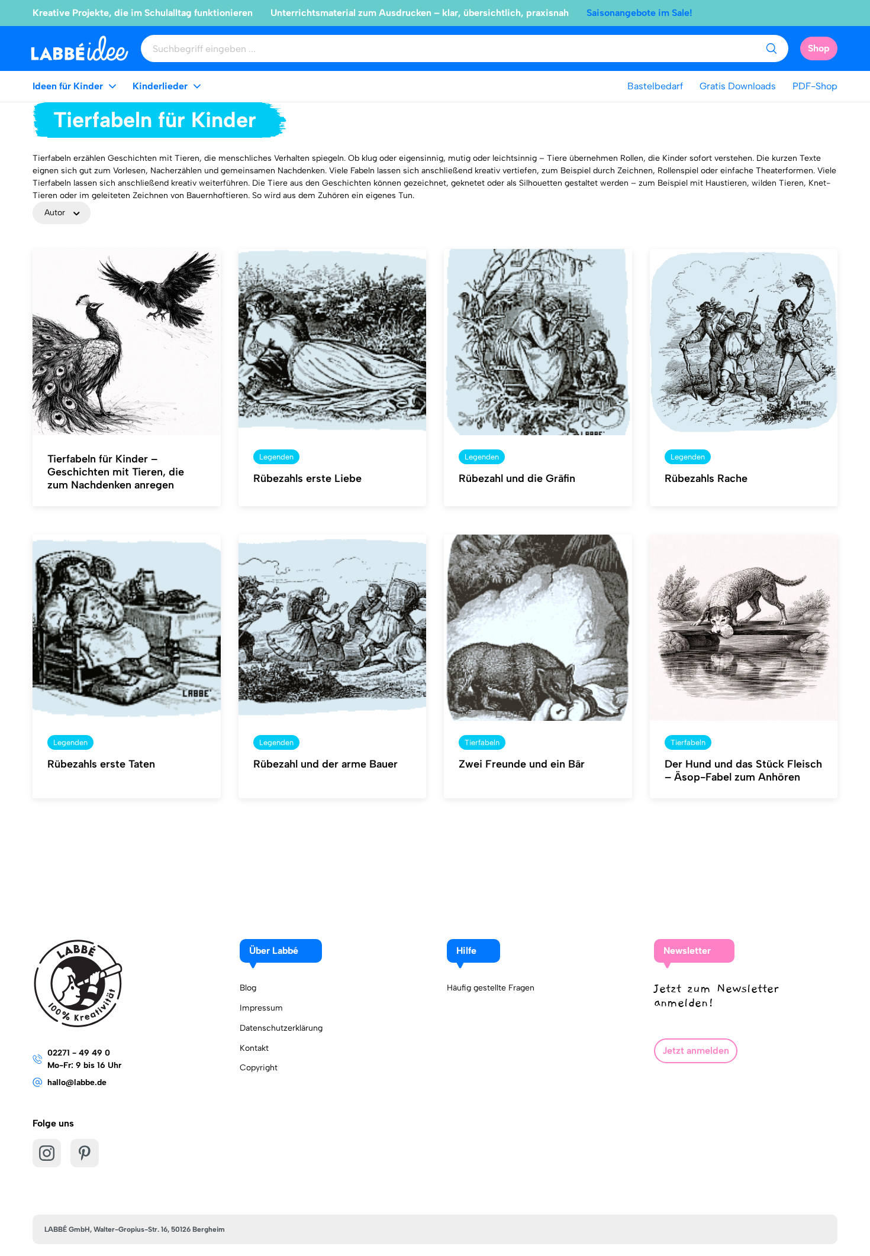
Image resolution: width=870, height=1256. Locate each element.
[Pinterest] (84, 1153)
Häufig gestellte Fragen (490, 988)
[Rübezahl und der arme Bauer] (332, 628)
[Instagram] (47, 1153)
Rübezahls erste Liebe (307, 478)
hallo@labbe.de (77, 1082)
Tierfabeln (482, 742)
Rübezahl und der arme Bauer (325, 764)
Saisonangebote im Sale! (639, 12)
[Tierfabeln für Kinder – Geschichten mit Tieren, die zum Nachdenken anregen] (126, 342)
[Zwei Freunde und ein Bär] (537, 628)
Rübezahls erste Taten (101, 764)
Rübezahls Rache (706, 478)
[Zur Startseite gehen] (79, 48)
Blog (248, 988)
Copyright (259, 1068)
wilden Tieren (778, 183)
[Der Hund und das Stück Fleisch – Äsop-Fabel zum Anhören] (743, 628)
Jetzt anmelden (695, 1050)
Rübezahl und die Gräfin (517, 478)
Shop (819, 48)
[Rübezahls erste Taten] (126, 628)
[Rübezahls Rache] (743, 342)
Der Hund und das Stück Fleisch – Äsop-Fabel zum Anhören (743, 771)
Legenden (276, 456)
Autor (54, 213)
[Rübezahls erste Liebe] (332, 342)
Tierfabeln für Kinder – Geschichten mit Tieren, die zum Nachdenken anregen (115, 471)
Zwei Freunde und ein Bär (522, 764)
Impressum (261, 1008)
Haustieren (726, 183)
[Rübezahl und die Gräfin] (537, 342)
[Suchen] (771, 48)
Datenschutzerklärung (281, 1028)
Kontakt (254, 1048)
